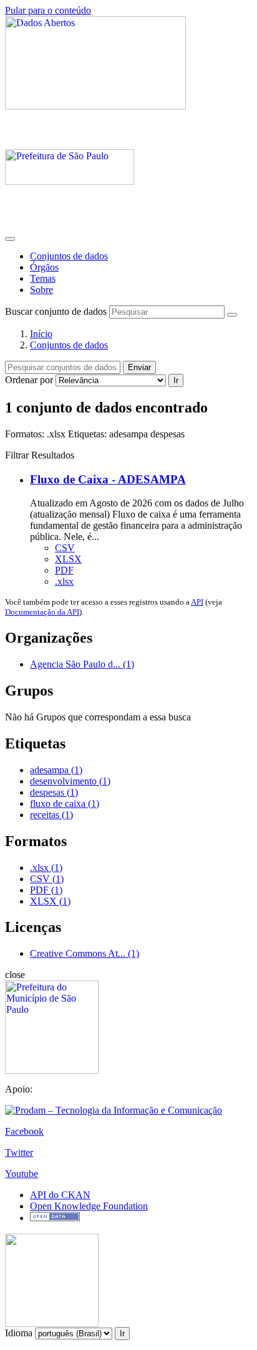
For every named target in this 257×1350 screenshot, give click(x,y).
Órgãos (44, 267)
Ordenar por (29, 380)
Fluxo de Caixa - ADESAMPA (108, 479)
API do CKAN (60, 1194)
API (197, 602)
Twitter (19, 1152)
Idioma (18, 1333)
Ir (175, 380)
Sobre (41, 289)
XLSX (68, 559)
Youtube (21, 1173)
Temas (43, 278)
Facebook (24, 1131)
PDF (64, 570)
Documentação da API (42, 612)
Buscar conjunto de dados (56, 311)
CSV (65, 547)
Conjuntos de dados (69, 256)
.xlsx (64, 581)
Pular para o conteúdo (48, 10)
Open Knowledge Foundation (89, 1206)
